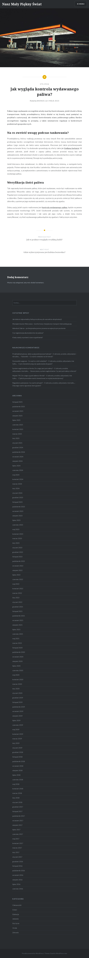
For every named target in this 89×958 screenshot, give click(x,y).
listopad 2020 (17, 648)
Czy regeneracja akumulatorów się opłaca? (28, 333)
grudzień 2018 (17, 752)
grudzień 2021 (17, 607)
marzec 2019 (17, 739)
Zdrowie (15, 932)
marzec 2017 (17, 848)
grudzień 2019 (17, 698)
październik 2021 (18, 616)
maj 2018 (15, 784)
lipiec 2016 (16, 884)
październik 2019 (18, 707)
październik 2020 (18, 652)
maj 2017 (15, 839)
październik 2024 (18, 452)
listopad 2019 (17, 702)
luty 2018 (15, 798)
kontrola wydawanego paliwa (54, 207)
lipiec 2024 (16, 466)
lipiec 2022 (16, 575)
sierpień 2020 (17, 661)
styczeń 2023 (17, 548)
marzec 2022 (17, 593)
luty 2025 (15, 438)
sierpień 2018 (17, 770)
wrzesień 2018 (17, 766)
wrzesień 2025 (17, 411)
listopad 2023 (17, 502)
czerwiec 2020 (17, 670)
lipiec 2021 (16, 629)
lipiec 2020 (16, 666)
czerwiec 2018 (17, 780)
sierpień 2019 (17, 716)
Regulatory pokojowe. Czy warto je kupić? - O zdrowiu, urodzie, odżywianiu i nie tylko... (43, 383)
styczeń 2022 (17, 602)
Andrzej (41, 101)
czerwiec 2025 (17, 425)
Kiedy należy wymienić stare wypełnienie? (27, 337)
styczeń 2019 (17, 748)
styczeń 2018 (17, 802)
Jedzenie (15, 919)
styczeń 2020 (17, 693)
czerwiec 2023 (17, 525)
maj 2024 (15, 475)
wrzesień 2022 (17, 566)
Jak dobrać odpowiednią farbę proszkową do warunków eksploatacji (37, 319)
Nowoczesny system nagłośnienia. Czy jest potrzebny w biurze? (53, 371)
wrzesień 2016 (17, 875)
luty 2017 (15, 852)
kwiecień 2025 (17, 429)
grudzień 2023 (17, 497)
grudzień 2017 (17, 807)
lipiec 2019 (16, 720)
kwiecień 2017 (17, 843)
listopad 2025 (17, 402)
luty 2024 (15, 488)
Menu (81, 4)
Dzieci (14, 910)
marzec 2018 (17, 793)
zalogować (19, 282)
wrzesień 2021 (17, 620)
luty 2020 (15, 689)
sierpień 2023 (17, 516)
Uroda (14, 928)
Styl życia (44, 84)
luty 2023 (15, 543)
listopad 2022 (17, 557)
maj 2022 (15, 584)
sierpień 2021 (17, 625)
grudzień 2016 (17, 861)
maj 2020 (15, 675)
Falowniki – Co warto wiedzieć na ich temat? (37, 356)
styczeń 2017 (17, 857)
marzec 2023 (17, 538)
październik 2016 (18, 871)
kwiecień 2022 (17, 589)
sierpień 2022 (17, 570)
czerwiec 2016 (17, 889)
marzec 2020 (17, 684)
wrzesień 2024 (17, 457)
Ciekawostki (16, 905)
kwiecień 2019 (17, 734)
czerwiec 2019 (17, 725)
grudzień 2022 (17, 552)
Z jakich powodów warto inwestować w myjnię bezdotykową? (40, 378)
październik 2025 (18, 406)
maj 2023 (15, 529)
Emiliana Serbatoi (71, 148)
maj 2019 (15, 729)
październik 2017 (18, 816)
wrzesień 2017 (17, 821)
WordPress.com (61, 953)
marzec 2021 (17, 643)
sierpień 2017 (17, 825)
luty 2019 (15, 743)
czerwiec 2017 (17, 834)
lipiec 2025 (16, 420)
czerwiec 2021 (17, 634)
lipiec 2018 (16, 775)
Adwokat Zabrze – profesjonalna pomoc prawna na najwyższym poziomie (38, 328)
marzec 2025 (17, 434)
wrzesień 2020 (17, 657)
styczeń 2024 (17, 493)
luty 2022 (15, 598)
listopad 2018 (17, 757)
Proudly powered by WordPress (32, 953)
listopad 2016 (17, 866)
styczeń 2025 (17, 443)
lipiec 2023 (16, 520)
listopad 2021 (17, 611)
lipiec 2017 (16, 830)
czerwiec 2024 (17, 470)
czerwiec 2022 (17, 579)
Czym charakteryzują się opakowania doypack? (35, 364)
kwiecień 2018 (17, 789)
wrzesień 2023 (17, 511)
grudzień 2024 (17, 447)
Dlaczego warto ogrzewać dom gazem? (26, 386)
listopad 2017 (17, 811)
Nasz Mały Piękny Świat (22, 4)
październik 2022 (18, 561)
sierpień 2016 (17, 880)
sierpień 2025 (17, 416)
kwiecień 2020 (17, 679)
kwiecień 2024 (17, 479)
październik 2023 (18, 507)
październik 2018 (18, 761)
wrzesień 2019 (17, 711)
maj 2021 (15, 639)
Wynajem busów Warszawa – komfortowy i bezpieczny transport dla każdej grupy (42, 324)
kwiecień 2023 (17, 534)
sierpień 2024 (17, 461)
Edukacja (15, 914)
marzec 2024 (17, 484)
